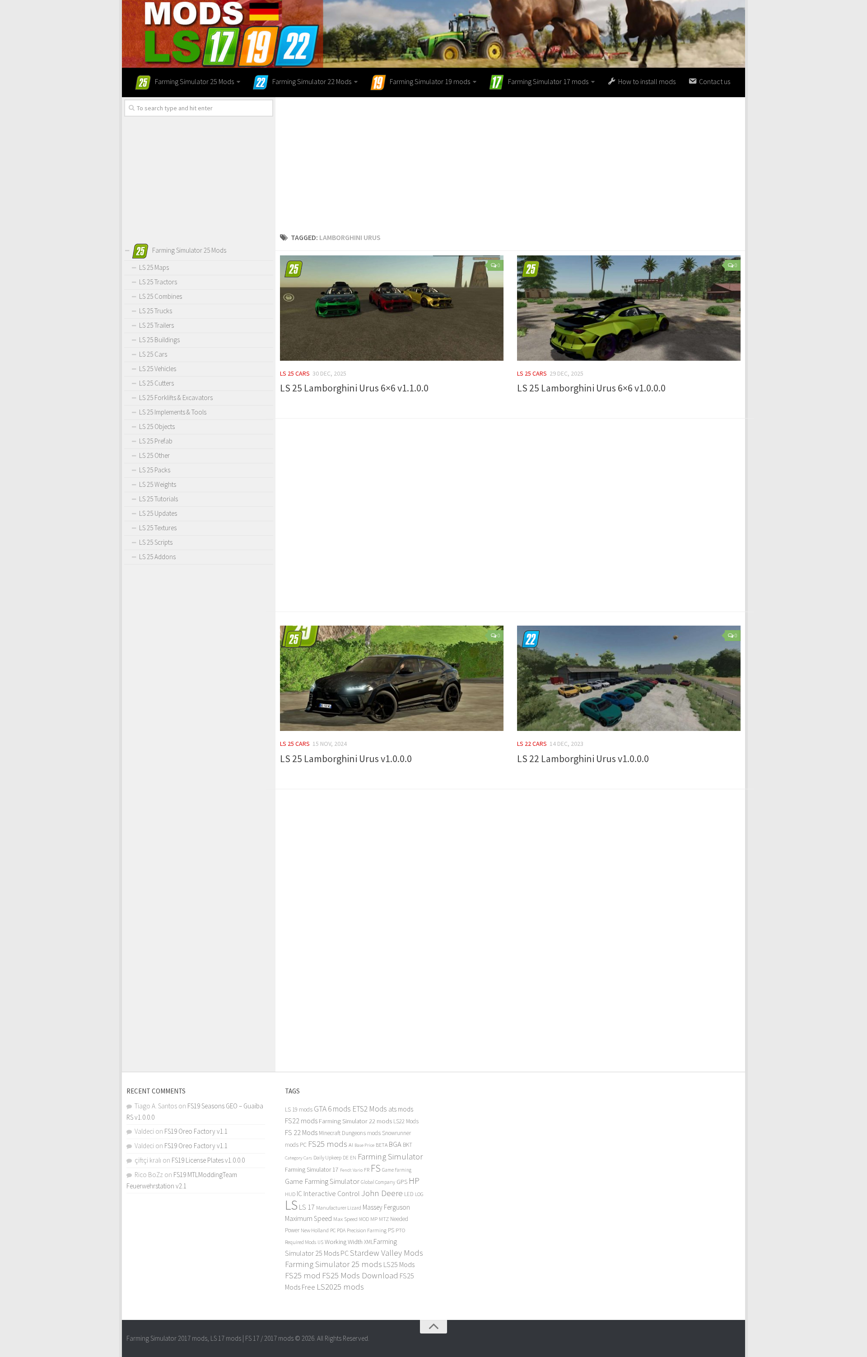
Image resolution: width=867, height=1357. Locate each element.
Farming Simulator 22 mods (355, 1121)
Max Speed (345, 1219)
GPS (401, 1182)
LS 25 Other (154, 455)
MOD (364, 1219)
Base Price (364, 1145)
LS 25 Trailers (156, 325)
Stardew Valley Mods (386, 1253)
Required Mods (300, 1242)
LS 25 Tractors (158, 282)
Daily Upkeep (327, 1157)
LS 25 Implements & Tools (172, 412)
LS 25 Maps (154, 267)
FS (376, 1168)
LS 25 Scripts (155, 542)
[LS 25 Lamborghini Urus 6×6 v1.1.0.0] (391, 308)
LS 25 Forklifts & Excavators (176, 397)
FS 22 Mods (301, 1132)
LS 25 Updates (158, 513)
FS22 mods (301, 1120)
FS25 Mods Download (360, 1275)
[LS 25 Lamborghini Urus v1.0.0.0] (391, 678)
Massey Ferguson (386, 1207)
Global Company (378, 1182)
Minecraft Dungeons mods (350, 1133)
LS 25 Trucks (155, 310)
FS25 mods (327, 1144)
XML (368, 1242)
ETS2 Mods (369, 1109)
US (320, 1242)
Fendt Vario (351, 1170)
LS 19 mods (298, 1109)
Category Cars (298, 1157)
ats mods (400, 1109)
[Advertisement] (510, 160)
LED (409, 1194)
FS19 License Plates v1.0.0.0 (208, 1160)
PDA (341, 1230)
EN (353, 1157)
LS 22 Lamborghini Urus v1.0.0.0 (583, 758)
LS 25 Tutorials (158, 499)
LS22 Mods (406, 1121)
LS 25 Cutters (156, 383)
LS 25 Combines (160, 296)
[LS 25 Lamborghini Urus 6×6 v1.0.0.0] (629, 308)
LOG (419, 1194)
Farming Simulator (390, 1156)
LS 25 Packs (154, 470)
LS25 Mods (399, 1264)
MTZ (384, 1219)
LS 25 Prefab (155, 441)
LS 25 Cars (295, 373)
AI (351, 1144)
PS (391, 1230)
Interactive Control (331, 1193)
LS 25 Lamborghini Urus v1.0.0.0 (346, 758)
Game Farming (396, 1170)
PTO (401, 1230)
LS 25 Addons (157, 556)
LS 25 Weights (157, 484)
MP (374, 1219)
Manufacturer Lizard (338, 1207)
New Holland (315, 1230)
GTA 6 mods (332, 1109)
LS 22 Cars (532, 744)
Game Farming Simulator (322, 1181)
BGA (395, 1144)
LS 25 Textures (158, 527)
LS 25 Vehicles (157, 368)
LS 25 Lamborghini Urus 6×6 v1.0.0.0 (591, 388)
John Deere (382, 1192)
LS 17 (307, 1206)
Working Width (344, 1242)
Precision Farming (367, 1230)
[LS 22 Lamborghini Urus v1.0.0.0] (629, 678)
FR (366, 1169)
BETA (381, 1144)
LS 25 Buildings (159, 339)
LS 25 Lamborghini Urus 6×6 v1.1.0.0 (354, 388)
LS (291, 1205)
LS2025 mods (340, 1287)
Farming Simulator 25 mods (333, 1264)
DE (346, 1157)
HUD (290, 1194)
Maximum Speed (308, 1218)
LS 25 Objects (157, 426)
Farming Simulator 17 (312, 1169)
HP (414, 1180)
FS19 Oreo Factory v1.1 (196, 1131)
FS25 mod (303, 1275)
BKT (407, 1145)
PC (333, 1230)
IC (299, 1193)
